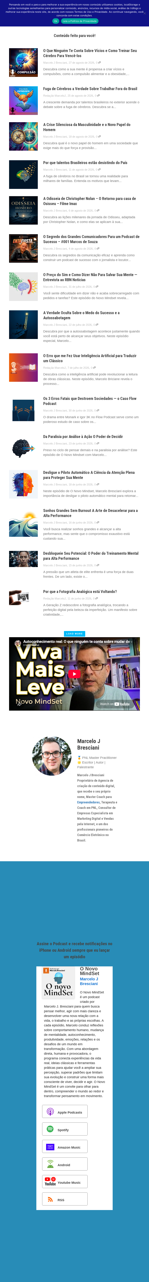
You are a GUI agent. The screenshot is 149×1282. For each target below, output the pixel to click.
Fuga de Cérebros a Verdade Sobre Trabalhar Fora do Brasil (90, 88)
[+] (23, 62)
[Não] (144, 13)
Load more (74, 633)
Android (64, 1165)
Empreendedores (88, 802)
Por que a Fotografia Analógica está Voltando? (80, 591)
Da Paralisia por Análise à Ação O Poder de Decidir (83, 436)
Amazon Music (69, 1147)
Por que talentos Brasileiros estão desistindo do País (85, 162)
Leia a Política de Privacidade (80, 21)
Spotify (63, 1130)
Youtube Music (69, 1182)
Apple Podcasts (70, 1112)
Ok (55, 21)
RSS (61, 1200)
